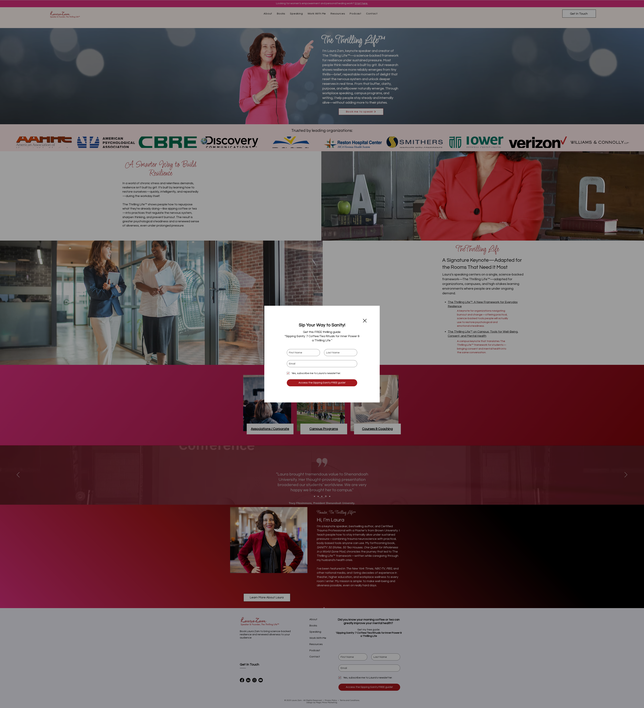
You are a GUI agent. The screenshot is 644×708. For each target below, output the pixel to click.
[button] (365, 321)
